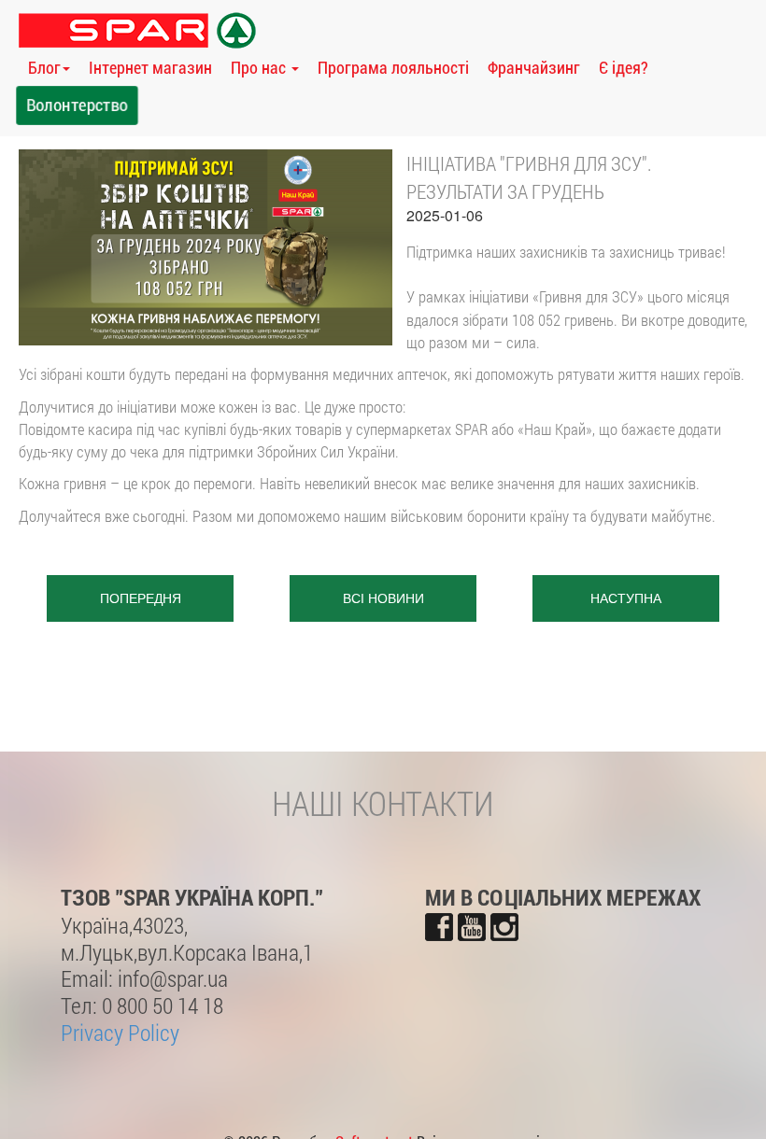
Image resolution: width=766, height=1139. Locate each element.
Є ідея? (623, 67)
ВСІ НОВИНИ (383, 598)
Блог (44, 67)
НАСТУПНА (625, 598)
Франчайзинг (534, 67)
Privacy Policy (120, 1033)
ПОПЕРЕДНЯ (140, 598)
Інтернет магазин (150, 67)
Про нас (260, 67)
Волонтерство (77, 105)
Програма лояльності (393, 67)
